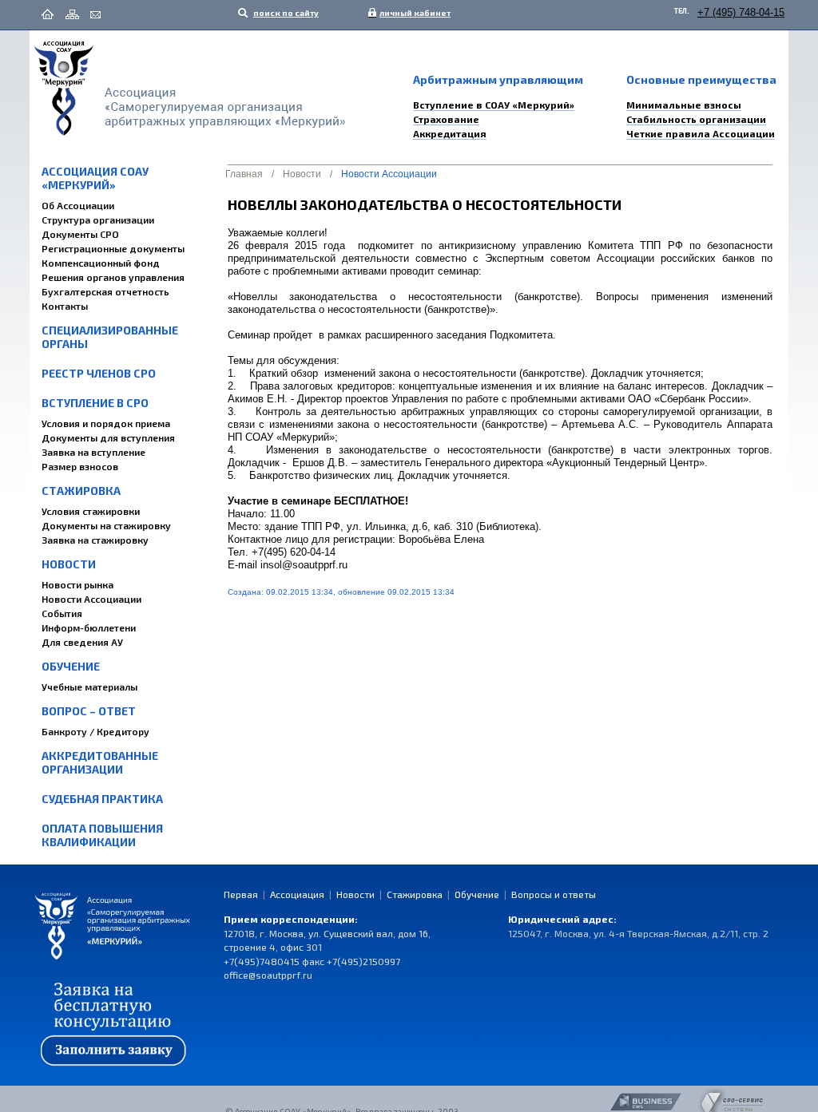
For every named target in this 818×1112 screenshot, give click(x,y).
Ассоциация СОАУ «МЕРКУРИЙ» (95, 178)
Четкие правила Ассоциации (700, 133)
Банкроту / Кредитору (95, 731)
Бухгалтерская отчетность (105, 291)
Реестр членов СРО (99, 373)
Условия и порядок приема (106, 423)
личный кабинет (411, 13)
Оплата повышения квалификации (102, 835)
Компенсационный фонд (101, 262)
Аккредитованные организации (100, 762)
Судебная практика (102, 798)
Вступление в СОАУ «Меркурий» (493, 104)
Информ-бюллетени (89, 627)
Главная (244, 174)
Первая (241, 894)
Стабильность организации (696, 119)
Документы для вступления (108, 437)
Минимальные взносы (683, 104)
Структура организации (98, 219)
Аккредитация (449, 133)
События (62, 613)
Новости (69, 564)
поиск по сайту (285, 13)
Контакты (65, 305)
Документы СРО (80, 233)
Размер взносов (80, 466)
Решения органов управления (113, 277)
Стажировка (81, 490)
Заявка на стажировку (95, 539)
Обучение (71, 666)
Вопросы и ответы (553, 894)
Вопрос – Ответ (89, 711)
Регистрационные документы (113, 248)
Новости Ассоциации (91, 598)
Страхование (446, 119)
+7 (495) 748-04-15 (740, 12)
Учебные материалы (89, 686)
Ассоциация (297, 894)
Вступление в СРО (95, 403)
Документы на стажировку (106, 525)
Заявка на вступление (93, 451)
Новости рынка (77, 584)
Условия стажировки (91, 510)
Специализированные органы (110, 336)
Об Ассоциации (78, 205)
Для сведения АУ (82, 641)
